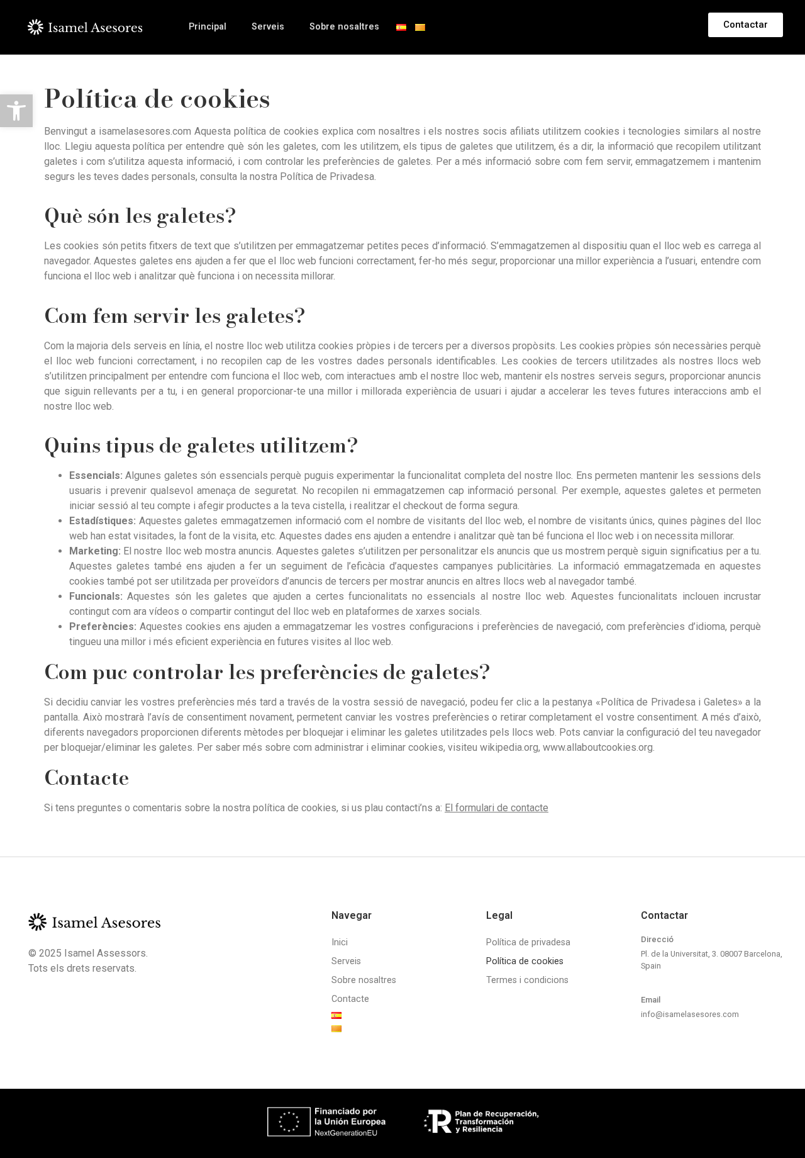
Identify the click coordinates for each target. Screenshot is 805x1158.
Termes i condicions (527, 980)
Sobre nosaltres (344, 26)
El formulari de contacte (496, 808)
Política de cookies (525, 961)
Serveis (268, 26)
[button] (16, 110)
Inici (339, 942)
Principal (207, 26)
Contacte (350, 999)
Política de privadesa (528, 942)
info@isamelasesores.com (690, 1014)
